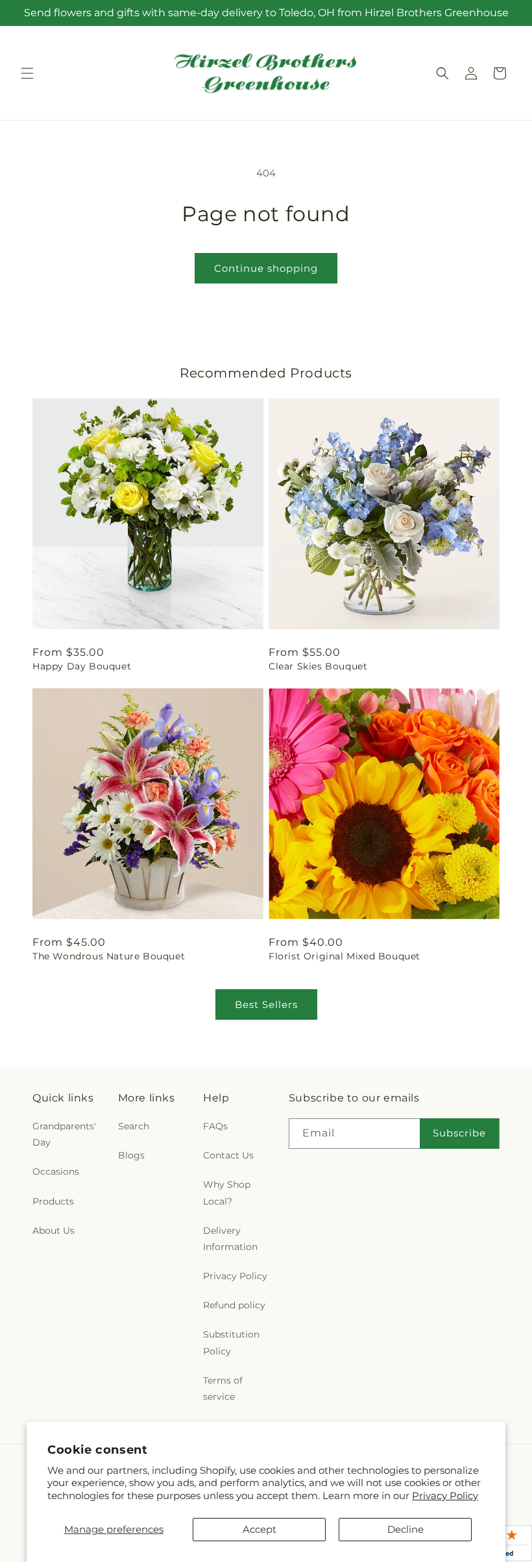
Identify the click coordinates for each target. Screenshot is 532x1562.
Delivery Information (230, 1239)
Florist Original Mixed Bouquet (344, 956)
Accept (259, 1529)
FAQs (215, 1126)
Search (133, 1126)
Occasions (55, 1171)
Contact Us (228, 1155)
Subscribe (459, 1133)
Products (53, 1201)
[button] (27, 73)
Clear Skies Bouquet (318, 666)
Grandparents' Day (64, 1134)
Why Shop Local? (226, 1193)
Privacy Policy (445, 1495)
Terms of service (223, 1388)
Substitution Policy (231, 1342)
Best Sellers (266, 1004)
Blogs (131, 1155)
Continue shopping (266, 268)
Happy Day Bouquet (81, 666)
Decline (405, 1529)
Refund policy (234, 1305)
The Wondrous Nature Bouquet (108, 956)
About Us (53, 1230)
